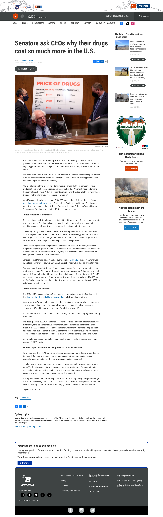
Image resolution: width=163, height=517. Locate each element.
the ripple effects (92, 420)
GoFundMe (75, 260)
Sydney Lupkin (27, 61)
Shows (63, 23)
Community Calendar (105, 23)
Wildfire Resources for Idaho (131, 209)
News (15, 23)
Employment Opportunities (98, 486)
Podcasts (50, 23)
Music (25, 23)
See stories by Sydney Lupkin (28, 426)
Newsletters (38, 23)
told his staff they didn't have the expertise (46, 297)
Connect (75, 23)
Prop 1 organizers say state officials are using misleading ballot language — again (138, 99)
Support (87, 23)
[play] (15, 16)
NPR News (25, 397)
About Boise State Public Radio (72, 476)
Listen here (131, 168)
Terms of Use (94, 491)
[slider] (25, 16)
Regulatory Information (125, 476)
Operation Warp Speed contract (58, 420)
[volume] (22, 16)
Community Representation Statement (99, 476)
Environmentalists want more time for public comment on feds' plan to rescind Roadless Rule (138, 46)
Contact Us (93, 481)
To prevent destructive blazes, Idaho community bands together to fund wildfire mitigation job (139, 73)
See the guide (131, 227)
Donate (144, 6)
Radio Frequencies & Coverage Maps (130, 481)
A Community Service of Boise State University (130, 486)
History (63, 481)
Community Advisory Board (70, 491)
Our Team (64, 486)
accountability (76, 420)
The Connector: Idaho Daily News (131, 155)
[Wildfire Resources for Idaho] (131, 190)
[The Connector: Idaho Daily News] (131, 132)
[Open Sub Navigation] (19, 23)
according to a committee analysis (38, 203)
